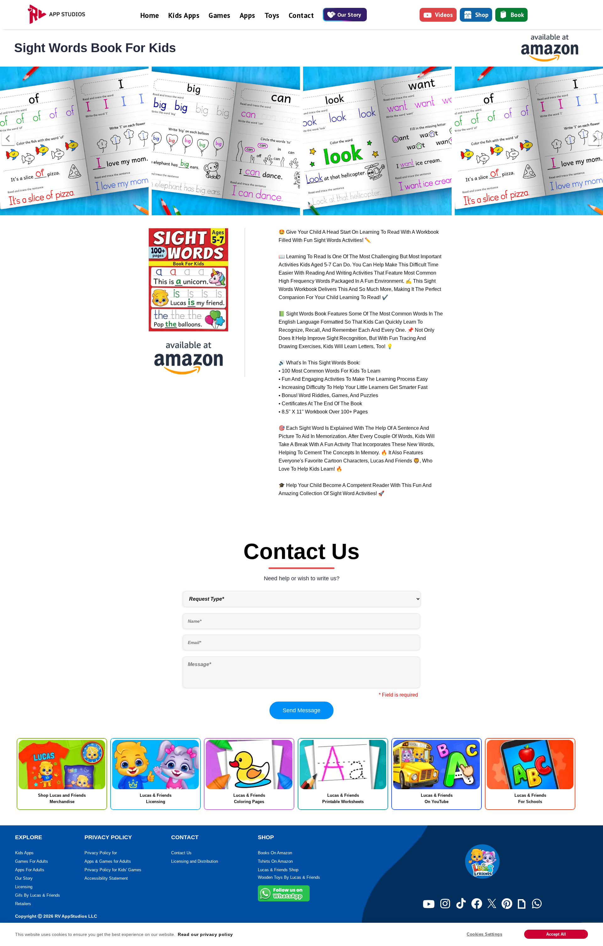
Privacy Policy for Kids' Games (112, 869)
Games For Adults (31, 861)
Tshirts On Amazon (275, 861)
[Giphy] (521, 904)
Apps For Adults (29, 869)
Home (149, 15)
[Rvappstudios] (59, 14)
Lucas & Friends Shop (278, 869)
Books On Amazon (275, 852)
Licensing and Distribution (194, 861)
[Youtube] (428, 904)
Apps (247, 15)
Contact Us (181, 852)
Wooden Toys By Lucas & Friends (289, 877)
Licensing (23, 886)
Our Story (349, 14)
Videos (444, 15)
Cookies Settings (484, 934)
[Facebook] (476, 904)
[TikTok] (461, 904)
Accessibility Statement (106, 878)
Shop (481, 15)
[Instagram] (445, 904)
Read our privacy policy (205, 934)
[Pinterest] (506, 904)
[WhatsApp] (537, 904)
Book (517, 15)
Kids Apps (184, 15)
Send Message (301, 710)
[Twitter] (491, 904)
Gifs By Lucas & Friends (37, 895)
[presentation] (8, 138)
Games (220, 15)
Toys (272, 15)
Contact (301, 15)
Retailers (23, 903)
